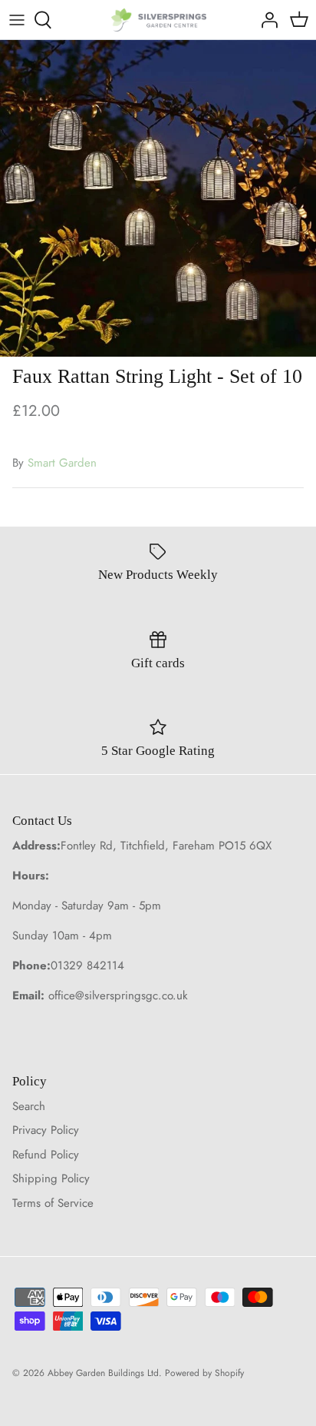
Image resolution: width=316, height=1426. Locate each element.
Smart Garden (62, 462)
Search (28, 1106)
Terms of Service (53, 1203)
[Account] (265, 20)
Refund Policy (45, 1154)
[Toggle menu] (17, 20)
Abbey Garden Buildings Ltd (103, 1373)
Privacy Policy (45, 1130)
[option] (158, 198)
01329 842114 (87, 965)
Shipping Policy (51, 1178)
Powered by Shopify (204, 1373)
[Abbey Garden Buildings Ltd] (158, 20)
